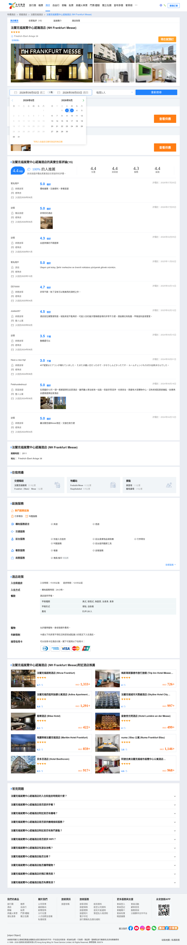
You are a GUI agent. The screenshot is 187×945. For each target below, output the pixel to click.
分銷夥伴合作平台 (139, 913)
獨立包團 (106, 5)
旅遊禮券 (84, 910)
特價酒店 (11, 14)
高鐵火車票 (82, 5)
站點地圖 (166, 939)
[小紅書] (148, 928)
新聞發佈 (42, 910)
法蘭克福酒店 (37, 14)
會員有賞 (121, 913)
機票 (40, 5)
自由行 (55, 5)
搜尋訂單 (174, 5)
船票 (71, 5)
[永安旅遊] (16, 6)
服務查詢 (135, 910)
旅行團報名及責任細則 (90, 919)
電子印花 (84, 916)
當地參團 (118, 5)
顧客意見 (135, 906)
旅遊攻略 (65, 903)
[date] (30, 92)
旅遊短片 (84, 913)
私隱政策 (42, 919)
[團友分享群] (168, 928)
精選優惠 (121, 916)
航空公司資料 (100, 906)
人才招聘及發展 (45, 916)
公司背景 (42, 903)
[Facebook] (130, 928)
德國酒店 (23, 14)
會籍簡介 (121, 910)
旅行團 (32, 5)
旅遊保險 (84, 906)
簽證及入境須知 (101, 913)
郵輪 (64, 5)
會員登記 (121, 906)
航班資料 (98, 903)
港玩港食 (11, 916)
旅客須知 (84, 903)
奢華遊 (129, 5)
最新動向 (42, 906)
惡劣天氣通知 (100, 910)
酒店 (47, 5)
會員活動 (135, 903)
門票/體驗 (95, 5)
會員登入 (121, 903)
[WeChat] (154, 928)
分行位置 (42, 913)
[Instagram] (142, 928)
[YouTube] (136, 928)
